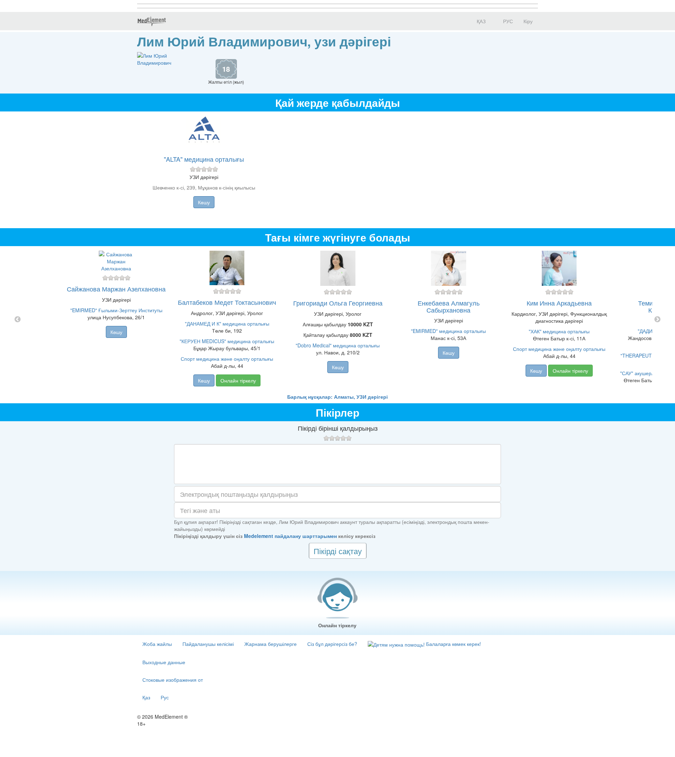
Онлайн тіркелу (238, 380)
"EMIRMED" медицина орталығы (448, 330)
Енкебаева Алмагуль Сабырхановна (449, 306)
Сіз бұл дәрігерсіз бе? (332, 643)
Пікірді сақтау (338, 550)
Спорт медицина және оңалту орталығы (227, 358)
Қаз (146, 697)
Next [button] (657, 319)
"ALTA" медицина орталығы (204, 158)
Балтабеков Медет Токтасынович (227, 302)
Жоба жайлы (157, 643)
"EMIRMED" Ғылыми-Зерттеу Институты (116, 310)
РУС (507, 21)
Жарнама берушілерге (270, 643)
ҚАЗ (480, 21)
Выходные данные (163, 662)
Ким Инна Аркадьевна (559, 302)
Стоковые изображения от (172, 679)
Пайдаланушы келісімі (208, 643)
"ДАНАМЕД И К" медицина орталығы (227, 323)
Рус (165, 697)
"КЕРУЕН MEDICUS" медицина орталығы (227, 341)
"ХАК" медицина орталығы (559, 331)
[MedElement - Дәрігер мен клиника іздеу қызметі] (151, 21)
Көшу (204, 202)
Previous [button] (17, 319)
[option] (337, 319)
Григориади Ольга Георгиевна (337, 302)
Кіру (528, 21)
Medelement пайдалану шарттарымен (290, 535)
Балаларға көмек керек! (453, 643)
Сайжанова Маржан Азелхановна (116, 288)
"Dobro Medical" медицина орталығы (338, 345)
